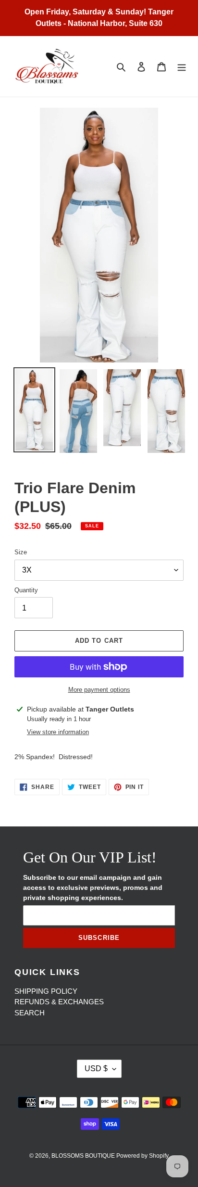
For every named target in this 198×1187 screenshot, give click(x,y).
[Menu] (182, 66)
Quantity (26, 590)
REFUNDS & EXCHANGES (59, 1002)
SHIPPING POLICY (45, 991)
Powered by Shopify (142, 1155)
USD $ (96, 1068)
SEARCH (29, 1013)
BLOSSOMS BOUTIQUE (83, 1155)
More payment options (99, 689)
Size (20, 552)
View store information (58, 732)
